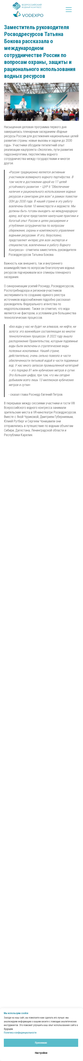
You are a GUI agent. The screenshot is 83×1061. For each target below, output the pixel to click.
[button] (68, 9)
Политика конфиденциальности (20, 1032)
